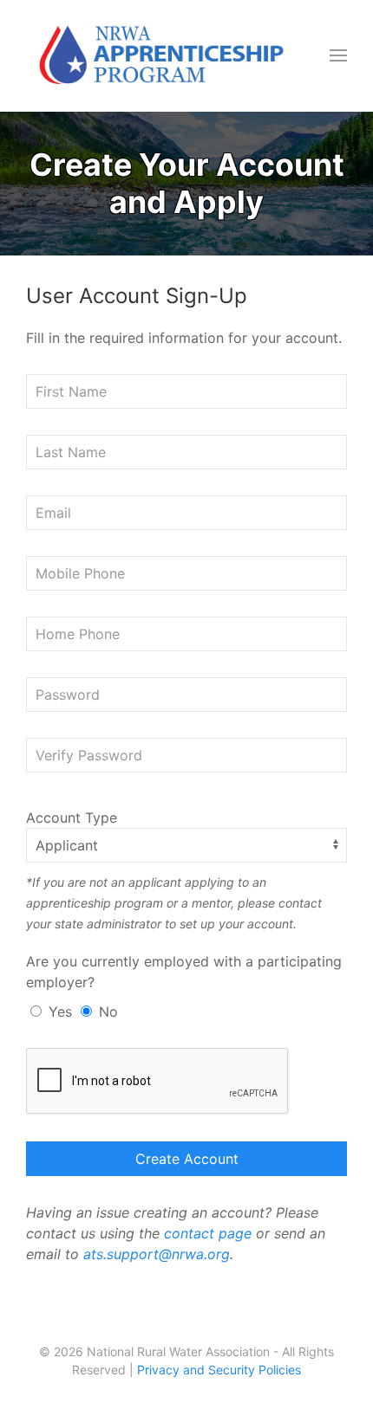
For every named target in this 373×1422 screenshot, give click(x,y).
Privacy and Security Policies (219, 1369)
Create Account (187, 1158)
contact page (208, 1233)
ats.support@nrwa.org (156, 1254)
